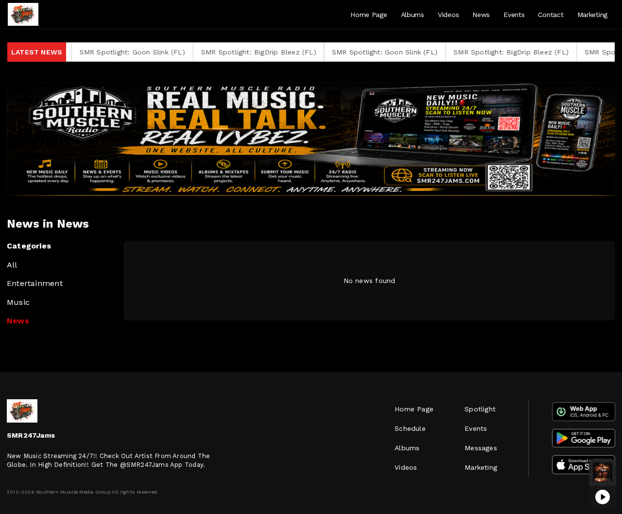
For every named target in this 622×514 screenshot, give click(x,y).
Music (18, 302)
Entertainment (35, 283)
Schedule (410, 428)
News (481, 14)
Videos (448, 14)
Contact (550, 14)
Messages (481, 448)
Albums (412, 14)
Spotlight (480, 409)
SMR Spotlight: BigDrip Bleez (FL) (242, 52)
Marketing (592, 14)
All (12, 264)
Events (513, 14)
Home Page (368, 14)
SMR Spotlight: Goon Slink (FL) (115, 52)
